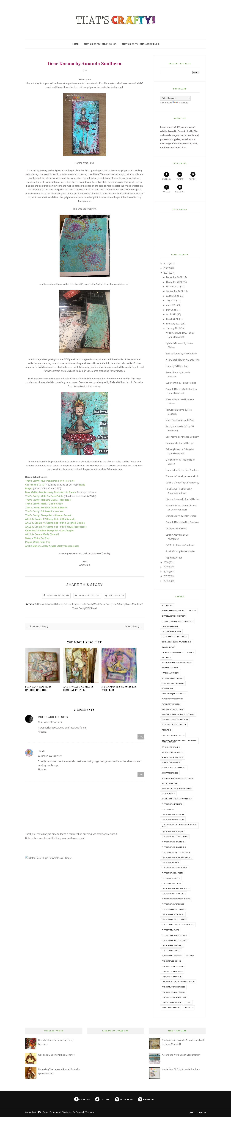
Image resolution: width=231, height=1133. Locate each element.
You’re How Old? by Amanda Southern (181, 1069)
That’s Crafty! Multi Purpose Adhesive (178, 925)
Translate (183, 102)
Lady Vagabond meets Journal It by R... (78, 688)
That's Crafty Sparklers (172, 804)
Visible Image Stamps (170, 1008)
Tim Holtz (190, 956)
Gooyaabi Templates (86, 1112)
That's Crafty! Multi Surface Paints (176, 857)
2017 (166, 576)
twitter (180, 179)
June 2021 (171, 305)
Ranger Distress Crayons (172, 752)
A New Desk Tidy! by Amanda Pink (182, 360)
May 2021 (171, 310)
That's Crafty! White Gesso (173, 904)
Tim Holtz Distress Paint (172, 976)
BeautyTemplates (51, 1112)
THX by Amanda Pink (176, 528)
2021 (166, 273)
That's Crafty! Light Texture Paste (176, 852)
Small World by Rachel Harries (180, 551)
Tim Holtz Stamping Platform (174, 997)
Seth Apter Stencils (170, 773)
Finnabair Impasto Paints (172, 652)
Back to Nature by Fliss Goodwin (181, 353)
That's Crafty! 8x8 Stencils (173, 819)
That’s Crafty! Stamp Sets (172, 945)
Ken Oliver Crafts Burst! (172, 678)
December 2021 (174, 277)
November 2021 (174, 282)
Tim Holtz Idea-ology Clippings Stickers (178, 982)
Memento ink (167, 688)
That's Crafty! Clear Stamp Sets (175, 837)
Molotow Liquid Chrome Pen (174, 694)
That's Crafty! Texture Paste (173, 894)
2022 (166, 268)
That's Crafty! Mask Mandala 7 (128, 604)
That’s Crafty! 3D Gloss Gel (173, 914)
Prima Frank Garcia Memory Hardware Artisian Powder (179, 741)
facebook (166, 179)
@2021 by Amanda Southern (180, 545)
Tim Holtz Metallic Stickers (173, 992)
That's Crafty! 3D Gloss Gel (173, 814)
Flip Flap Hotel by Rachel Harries (38, 688)
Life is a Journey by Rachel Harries (182, 499)
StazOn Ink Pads (168, 794)
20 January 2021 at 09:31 (50, 756)
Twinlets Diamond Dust (172, 1002)
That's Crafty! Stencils (171, 883)
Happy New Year (174, 557)
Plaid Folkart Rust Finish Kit (174, 725)
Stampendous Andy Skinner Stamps (177, 788)
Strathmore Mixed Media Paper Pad (177, 799)
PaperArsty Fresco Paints (172, 699)
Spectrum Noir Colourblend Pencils (177, 778)
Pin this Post (116, 596)
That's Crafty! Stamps (171, 878)
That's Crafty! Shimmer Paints (174, 868)
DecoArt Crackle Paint (171, 631)
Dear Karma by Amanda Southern (182, 437)
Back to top (197, 1112)
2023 (166, 263)
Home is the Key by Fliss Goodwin (182, 470)
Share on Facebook (58, 596)
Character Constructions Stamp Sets (177, 621)
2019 (166, 567)
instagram (179, 192)
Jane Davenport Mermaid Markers (177, 663)
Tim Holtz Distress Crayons (173, 966)
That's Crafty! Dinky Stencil (173, 842)
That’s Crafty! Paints (170, 930)
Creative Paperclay (170, 626)
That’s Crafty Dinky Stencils (173, 909)
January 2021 (173, 328)
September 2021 (174, 291)
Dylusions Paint (168, 647)
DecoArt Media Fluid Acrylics (174, 637)
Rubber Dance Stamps (171, 762)
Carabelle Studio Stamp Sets (173, 616)
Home (75, 44)
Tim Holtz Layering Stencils (173, 987)
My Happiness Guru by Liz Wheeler (119, 688)
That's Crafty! (168, 809)
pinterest (166, 192)
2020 (166, 562)
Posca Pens (166, 730)
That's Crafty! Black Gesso (173, 831)
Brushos (192, 611)
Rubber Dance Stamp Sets (172, 757)
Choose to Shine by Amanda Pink (182, 476)
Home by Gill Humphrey (177, 366)
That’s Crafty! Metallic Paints (174, 919)
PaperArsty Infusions (171, 704)
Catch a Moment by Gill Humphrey (182, 482)
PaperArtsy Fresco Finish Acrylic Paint (178, 714)
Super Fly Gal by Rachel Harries (181, 383)
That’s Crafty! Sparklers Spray (174, 940)
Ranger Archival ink (171, 747)
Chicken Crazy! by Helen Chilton (181, 516)
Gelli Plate (166, 657)
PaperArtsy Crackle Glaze (173, 709)
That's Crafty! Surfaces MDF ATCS (175, 888)
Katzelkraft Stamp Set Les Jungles (62, 604)
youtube (192, 179)
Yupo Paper (188, 1008)
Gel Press (39, 604)
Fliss (41, 750)
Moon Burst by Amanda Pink (180, 420)
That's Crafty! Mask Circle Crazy (96, 604)
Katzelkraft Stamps (170, 673)
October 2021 (173, 286)
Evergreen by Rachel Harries (179, 443)
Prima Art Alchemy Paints (173, 735)
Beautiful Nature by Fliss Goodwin (182, 522)
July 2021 (171, 300)
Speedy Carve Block (170, 783)
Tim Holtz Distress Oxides (172, 971)
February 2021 (173, 323)
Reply (140, 737)
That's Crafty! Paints (170, 862)
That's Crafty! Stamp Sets (172, 873)
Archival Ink (167, 606)
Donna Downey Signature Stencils (176, 642)
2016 (166, 581)
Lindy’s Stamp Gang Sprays (173, 683)
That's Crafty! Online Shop (100, 44)
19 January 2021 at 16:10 (50, 722)
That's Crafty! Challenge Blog (140, 44)
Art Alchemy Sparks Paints (173, 611)
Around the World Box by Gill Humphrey (181, 1055)
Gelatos (190, 652)
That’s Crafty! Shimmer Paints (174, 935)
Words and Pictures (53, 716)
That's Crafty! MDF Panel (84, 608)
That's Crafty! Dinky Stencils (174, 847)
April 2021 (171, 314)
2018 (166, 571)
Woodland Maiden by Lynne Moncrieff (56, 1055)
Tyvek (188, 1002)
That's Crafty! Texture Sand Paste (176, 899)
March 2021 (172, 319)
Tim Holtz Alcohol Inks (171, 961)
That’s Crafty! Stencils (171, 951)
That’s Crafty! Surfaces (172, 956)
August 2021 (172, 296)
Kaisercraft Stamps (170, 668)
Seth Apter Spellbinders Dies (174, 768)
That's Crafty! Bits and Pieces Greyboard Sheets (179, 825)
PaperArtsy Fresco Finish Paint (175, 719)
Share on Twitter (89, 596)
